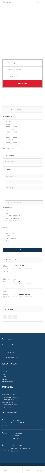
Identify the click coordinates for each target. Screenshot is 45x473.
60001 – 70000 (11, 137)
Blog (3, 374)
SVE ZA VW (16, 281)
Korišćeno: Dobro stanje (14, 221)
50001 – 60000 (11, 134)
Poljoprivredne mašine (9, 405)
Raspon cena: (8, 148)
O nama (4, 371)
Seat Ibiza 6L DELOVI (20, 266)
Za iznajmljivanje (11, 238)
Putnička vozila (7, 407)
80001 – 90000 (11, 142)
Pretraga (22, 83)
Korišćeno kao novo (13, 216)
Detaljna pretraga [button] (13, 110)
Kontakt (4, 376)
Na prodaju (10, 233)
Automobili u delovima (25, 268)
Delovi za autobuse (8, 395)
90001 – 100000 (12, 145)
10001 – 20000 (11, 124)
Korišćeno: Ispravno (12, 218)
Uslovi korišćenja (7, 382)
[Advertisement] (22, 30)
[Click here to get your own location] (40, 76)
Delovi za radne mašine (10, 397)
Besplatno (9, 241)
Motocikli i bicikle (7, 402)
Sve (7, 211)
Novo (7, 213)
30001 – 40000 (11, 129)
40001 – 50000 (11, 132)
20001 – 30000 (11, 127)
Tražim (8, 236)
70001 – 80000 (11, 139)
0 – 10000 (10, 122)
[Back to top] (38, 459)
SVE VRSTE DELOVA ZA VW (21, 294)
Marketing (5, 379)
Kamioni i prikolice (8, 400)
